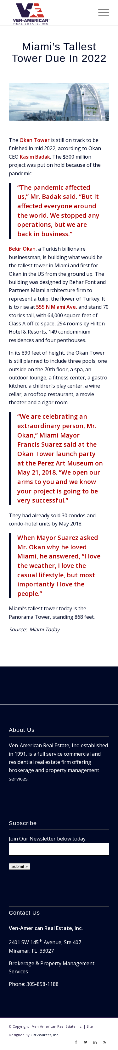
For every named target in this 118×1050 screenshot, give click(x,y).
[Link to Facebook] (76, 1042)
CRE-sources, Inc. (45, 1034)
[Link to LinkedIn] (95, 1042)
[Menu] (100, 12)
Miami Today (44, 629)
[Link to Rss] (104, 1042)
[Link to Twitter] (85, 1042)
